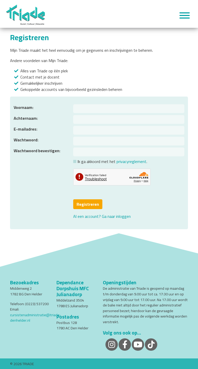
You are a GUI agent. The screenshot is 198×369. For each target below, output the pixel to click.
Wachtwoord (25, 140)
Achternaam (25, 118)
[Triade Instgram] (151, 343)
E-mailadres (25, 129)
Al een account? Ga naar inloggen (102, 216)
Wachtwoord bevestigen (36, 151)
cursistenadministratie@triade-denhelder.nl (35, 317)
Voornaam (23, 107)
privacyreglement (131, 161)
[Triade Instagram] (111, 343)
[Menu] (184, 16)
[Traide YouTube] (138, 343)
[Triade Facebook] (125, 343)
